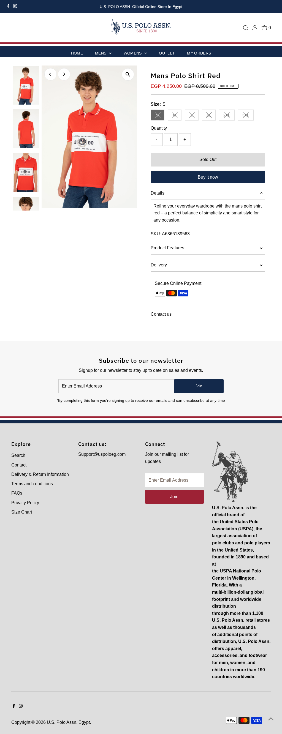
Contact (18, 465)
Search (18, 455)
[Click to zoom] (128, 74)
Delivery (159, 265)
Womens (133, 53)
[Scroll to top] (270, 718)
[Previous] (50, 74)
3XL (248, 116)
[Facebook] (8, 6)
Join (199, 386)
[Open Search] (245, 27)
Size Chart (21, 512)
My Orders (199, 53)
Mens (101, 53)
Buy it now (208, 177)
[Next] (64, 74)
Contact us (161, 314)
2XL (229, 116)
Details (157, 193)
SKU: (156, 233)
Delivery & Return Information (40, 474)
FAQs (16, 493)
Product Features (167, 247)
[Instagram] (15, 6)
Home (77, 53)
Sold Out (207, 159)
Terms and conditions (32, 483)
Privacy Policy (25, 502)
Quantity (159, 128)
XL (211, 116)
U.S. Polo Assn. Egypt (68, 722)
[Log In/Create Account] (254, 27)
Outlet (167, 53)
